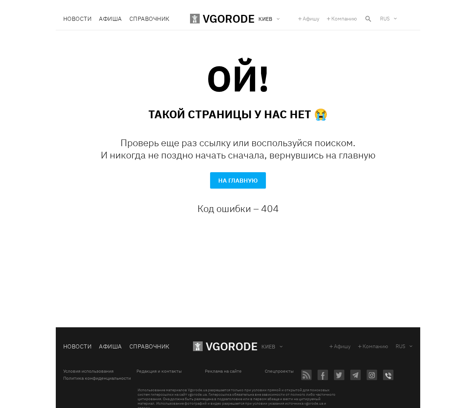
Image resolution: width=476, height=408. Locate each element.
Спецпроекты (279, 371)
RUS (385, 18)
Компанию (344, 18)
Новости (77, 19)
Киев (268, 346)
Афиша (110, 19)
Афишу (311, 18)
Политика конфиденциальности (97, 378)
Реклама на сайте (223, 371)
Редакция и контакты (159, 371)
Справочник (149, 19)
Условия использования (88, 371)
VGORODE (232, 346)
